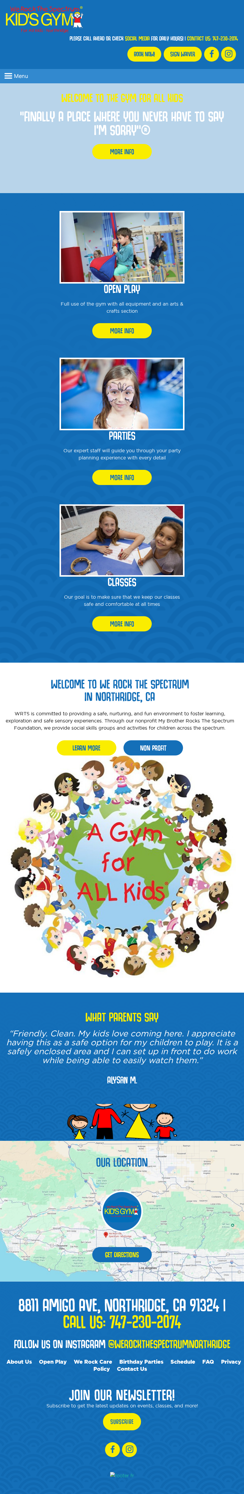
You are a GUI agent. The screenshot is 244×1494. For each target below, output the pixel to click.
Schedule (183, 1362)
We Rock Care (93, 1362)
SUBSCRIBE (122, 1422)
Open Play (53, 1362)
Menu (21, 76)
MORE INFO (122, 151)
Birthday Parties (141, 1362)
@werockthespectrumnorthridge (169, 1344)
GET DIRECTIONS (122, 1254)
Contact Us (132, 1369)
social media (137, 38)
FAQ (208, 1362)
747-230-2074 (225, 38)
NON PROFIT (153, 748)
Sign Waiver (182, 54)
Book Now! (144, 54)
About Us (19, 1362)
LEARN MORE (86, 748)
